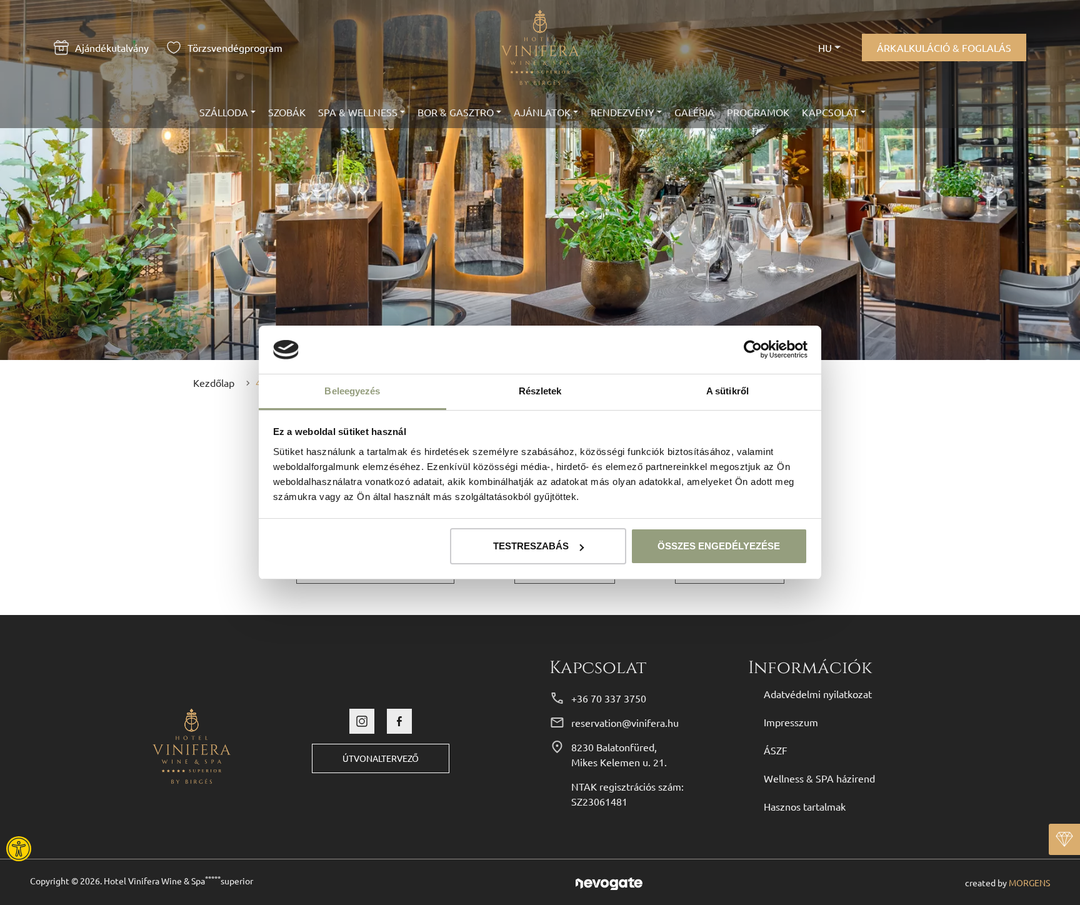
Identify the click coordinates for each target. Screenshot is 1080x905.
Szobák (287, 112)
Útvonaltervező (380, 758)
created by (1007, 882)
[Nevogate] (609, 882)
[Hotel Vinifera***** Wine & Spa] (191, 744)
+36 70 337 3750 (608, 698)
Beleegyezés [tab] (352, 391)
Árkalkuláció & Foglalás (944, 47)
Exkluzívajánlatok (1064, 839)
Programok (758, 112)
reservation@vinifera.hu (625, 722)
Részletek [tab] (540, 391)
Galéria (694, 112)
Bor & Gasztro (456, 112)
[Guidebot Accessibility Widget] (53, 848)
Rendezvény (622, 112)
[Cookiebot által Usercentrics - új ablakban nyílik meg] (753, 350)
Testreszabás (531, 546)
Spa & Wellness (358, 112)
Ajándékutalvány (112, 47)
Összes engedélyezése (719, 546)
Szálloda (223, 112)
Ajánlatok (542, 112)
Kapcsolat (830, 112)
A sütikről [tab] (727, 391)
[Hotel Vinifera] (540, 47)
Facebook (399, 721)
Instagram (361, 721)
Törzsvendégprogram (235, 47)
